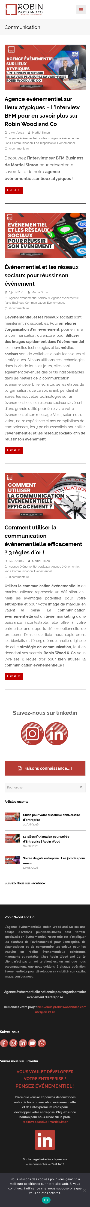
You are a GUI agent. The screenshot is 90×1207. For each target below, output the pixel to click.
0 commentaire (19, 148)
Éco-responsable (45, 143)
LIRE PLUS (13, 190)
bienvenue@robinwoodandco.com (61, 1007)
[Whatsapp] (42, 1043)
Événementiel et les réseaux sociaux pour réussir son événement (42, 275)
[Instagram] (32, 733)
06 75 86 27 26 (45, 1012)
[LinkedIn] (56, 733)
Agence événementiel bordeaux (29, 138)
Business (18, 302)
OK (46, 1200)
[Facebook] (4, 1043)
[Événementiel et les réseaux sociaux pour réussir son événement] (45, 235)
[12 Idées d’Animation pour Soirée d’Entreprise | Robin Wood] (12, 838)
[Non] (84, 1190)
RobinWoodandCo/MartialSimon (45, 1122)
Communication (22, 143)
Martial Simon (41, 132)
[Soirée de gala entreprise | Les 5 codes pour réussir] (12, 860)
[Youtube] (32, 1043)
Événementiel (66, 143)
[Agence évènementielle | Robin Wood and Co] (24, 9)
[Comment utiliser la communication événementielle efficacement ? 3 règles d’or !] (45, 496)
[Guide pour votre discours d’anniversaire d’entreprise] (12, 817)
